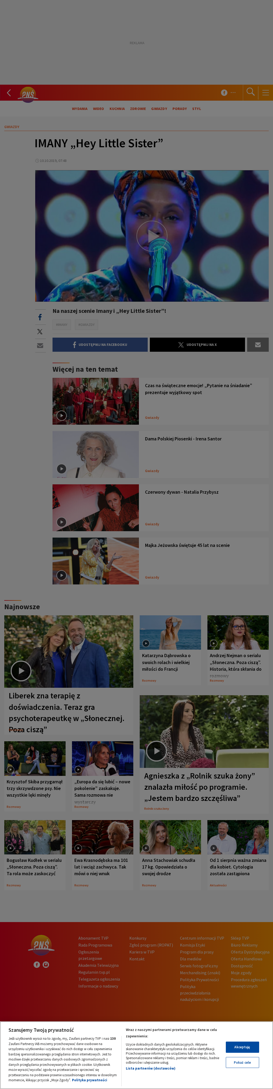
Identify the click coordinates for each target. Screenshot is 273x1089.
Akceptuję (242, 1047)
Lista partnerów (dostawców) (150, 1068)
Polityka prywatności (89, 1080)
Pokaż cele (242, 1062)
